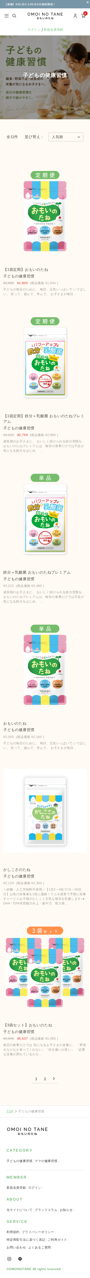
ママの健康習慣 (46, 1161)
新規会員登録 (53, 29)
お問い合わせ (16, 1247)
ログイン (35, 29)
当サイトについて (19, 1210)
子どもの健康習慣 (19, 1161)
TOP (10, 1111)
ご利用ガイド (57, 1239)
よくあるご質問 (39, 1247)
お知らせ (66, 1210)
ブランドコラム (46, 1210)
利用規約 (13, 1232)
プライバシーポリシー (38, 1232)
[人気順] (65, 137)
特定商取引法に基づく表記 (26, 1239)
